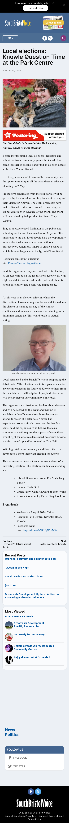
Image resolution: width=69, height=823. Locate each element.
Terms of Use (55, 815)
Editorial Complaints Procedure (20, 815)
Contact (43, 815)
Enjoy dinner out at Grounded (32, 657)
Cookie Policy (34, 819)
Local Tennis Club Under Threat (24, 576)
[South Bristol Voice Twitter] (50, 38)
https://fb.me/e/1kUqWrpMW (40, 530)
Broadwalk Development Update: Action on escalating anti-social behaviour (32, 596)
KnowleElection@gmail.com (24, 263)
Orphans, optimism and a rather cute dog (30, 558)
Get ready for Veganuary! (30, 634)
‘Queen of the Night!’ (18, 567)
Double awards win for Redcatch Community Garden (34, 647)
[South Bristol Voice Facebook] (44, 38)
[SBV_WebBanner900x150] (34, 135)
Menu (11, 38)
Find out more (35, 7)
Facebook (20, 757)
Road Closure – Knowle (19, 616)
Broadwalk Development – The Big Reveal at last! (30, 625)
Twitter (19, 766)
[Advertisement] (35, 692)
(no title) (10, 585)
